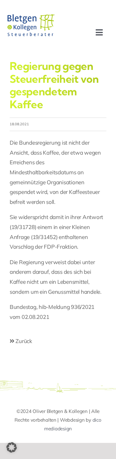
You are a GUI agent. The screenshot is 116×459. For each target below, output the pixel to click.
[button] (11, 447)
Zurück (23, 341)
